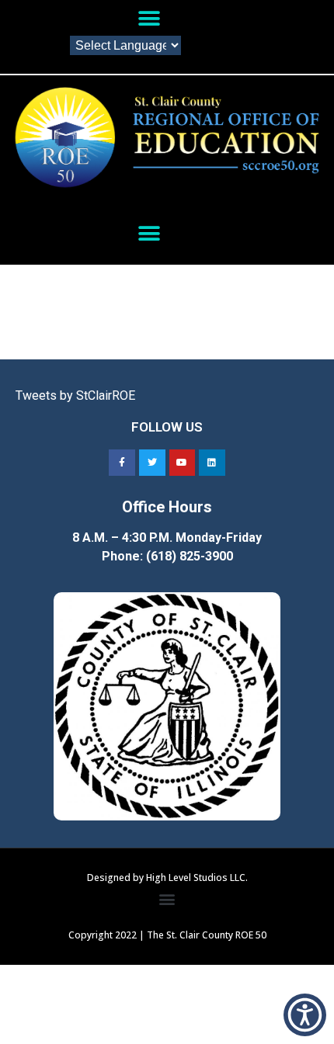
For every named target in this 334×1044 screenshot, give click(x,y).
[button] (148, 18)
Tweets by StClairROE (75, 395)
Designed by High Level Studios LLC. (167, 877)
